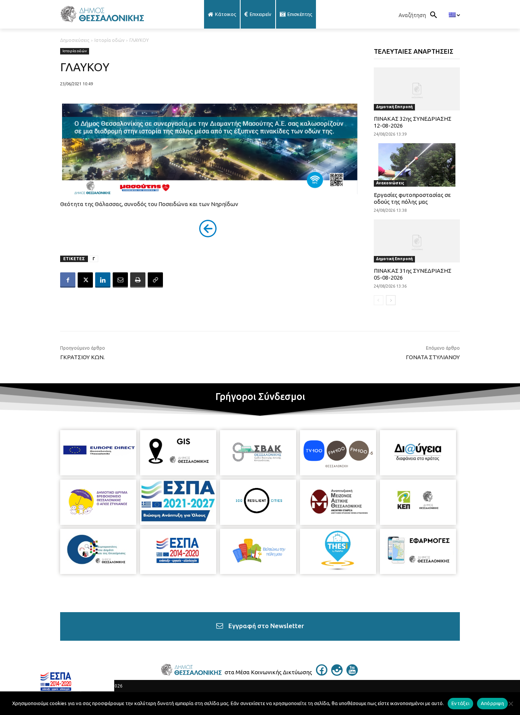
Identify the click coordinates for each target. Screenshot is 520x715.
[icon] (321, 673)
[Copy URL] (155, 280)
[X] (85, 280)
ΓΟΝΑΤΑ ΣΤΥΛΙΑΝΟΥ (433, 357)
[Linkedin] (102, 280)
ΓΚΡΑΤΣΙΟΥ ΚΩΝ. (82, 357)
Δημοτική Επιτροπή (394, 107)
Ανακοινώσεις (390, 183)
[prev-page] (378, 300)
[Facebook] (67, 280)
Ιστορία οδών (109, 40)
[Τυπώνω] (137, 280)
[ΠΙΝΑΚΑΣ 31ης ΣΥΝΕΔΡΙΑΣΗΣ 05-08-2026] (417, 240)
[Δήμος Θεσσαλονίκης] (120, 14)
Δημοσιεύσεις (74, 40)
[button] (420, 15)
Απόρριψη (492, 703)
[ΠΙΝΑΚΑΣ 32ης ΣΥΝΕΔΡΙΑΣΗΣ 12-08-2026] (417, 88)
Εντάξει (460, 703)
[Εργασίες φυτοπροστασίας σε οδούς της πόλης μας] (417, 164)
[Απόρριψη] (510, 703)
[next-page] (391, 300)
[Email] (120, 280)
